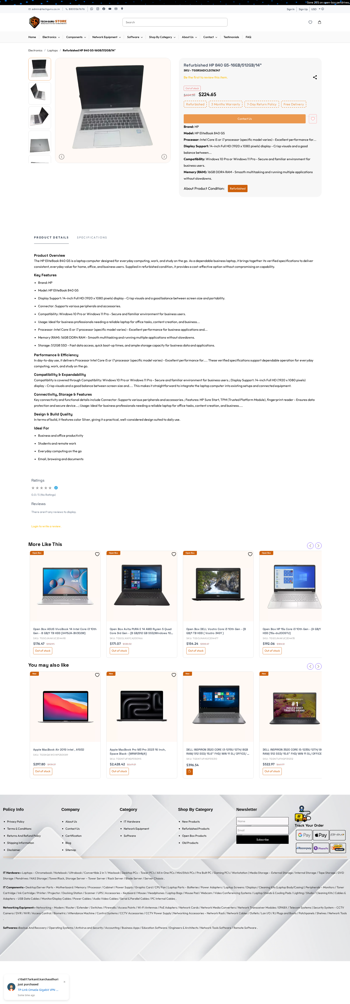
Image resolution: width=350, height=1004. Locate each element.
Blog (68, 843)
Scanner (90, 893)
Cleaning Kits (324, 893)
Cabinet (108, 887)
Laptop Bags (174, 893)
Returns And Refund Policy (24, 836)
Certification (73, 836)
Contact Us (72, 828)
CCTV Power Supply (158, 913)
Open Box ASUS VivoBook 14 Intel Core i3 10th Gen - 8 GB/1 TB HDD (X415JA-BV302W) (65, 631)
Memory (80, 887)
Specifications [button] (92, 237)
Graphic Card (144, 887)
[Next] (164, 157)
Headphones (156, 893)
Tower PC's (148, 873)
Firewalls (110, 907)
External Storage (282, 873)
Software (130, 836)
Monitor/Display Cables (56, 898)
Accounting (112, 928)
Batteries (193, 887)
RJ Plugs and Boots (285, 913)
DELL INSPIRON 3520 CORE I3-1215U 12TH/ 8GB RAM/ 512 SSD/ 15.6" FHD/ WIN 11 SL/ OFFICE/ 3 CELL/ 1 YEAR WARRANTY (217, 752)
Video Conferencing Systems (232, 893)
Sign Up (303, 9)
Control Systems (107, 913)
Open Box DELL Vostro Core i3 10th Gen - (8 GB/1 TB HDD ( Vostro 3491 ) (216, 631)
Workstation (240, 873)
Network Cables (237, 913)
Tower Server (97, 878)
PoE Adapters (168, 907)
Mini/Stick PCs (185, 873)
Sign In (291, 9)
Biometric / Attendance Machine (74, 913)
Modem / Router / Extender (71, 907)
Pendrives (22, 878)
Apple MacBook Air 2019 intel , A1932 (58, 749)
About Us (71, 821)
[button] (310, 22)
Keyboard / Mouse (134, 893)
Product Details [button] (51, 237)
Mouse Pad (191, 893)
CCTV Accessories (131, 913)
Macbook (114, 873)
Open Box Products (194, 836)
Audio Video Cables (105, 898)
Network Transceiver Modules (257, 907)
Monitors (328, 887)
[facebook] (103, 9)
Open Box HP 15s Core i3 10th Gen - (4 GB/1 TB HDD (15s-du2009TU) (294, 631)
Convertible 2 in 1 (95, 873)
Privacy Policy (15, 821)
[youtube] (110, 9)
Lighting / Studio (303, 893)
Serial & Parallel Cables (134, 898)
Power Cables (82, 898)
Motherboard (64, 887)
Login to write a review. (46, 526)
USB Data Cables (28, 898)
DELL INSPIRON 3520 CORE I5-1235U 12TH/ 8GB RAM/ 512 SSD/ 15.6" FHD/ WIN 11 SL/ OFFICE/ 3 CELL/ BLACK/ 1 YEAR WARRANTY (294, 752)
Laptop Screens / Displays (240, 887)
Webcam (206, 893)
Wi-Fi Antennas (147, 907)
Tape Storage (327, 873)
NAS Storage (38, 878)
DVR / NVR (23, 913)
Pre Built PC (204, 873)
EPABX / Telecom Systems (294, 907)
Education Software (154, 928)
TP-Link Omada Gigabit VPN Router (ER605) (38, 990)
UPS (100, 893)
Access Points (126, 907)
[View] (189, 772)
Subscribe (262, 839)
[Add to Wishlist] (313, 118)
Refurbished (237, 188)
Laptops (52, 50)
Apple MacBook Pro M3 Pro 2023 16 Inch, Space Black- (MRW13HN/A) (138, 751)
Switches (96, 907)
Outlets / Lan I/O (260, 913)
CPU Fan (160, 887)
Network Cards (189, 907)
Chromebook (43, 873)
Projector (54, 893)
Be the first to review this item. (206, 77)
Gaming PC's (222, 873)
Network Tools (338, 913)
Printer (41, 893)
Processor (94, 887)
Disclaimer (13, 850)
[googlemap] (122, 9)
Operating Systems (61, 928)
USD (314, 9)
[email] (116, 9)
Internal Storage (305, 873)
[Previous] (62, 157)
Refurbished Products (195, 828)
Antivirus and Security (89, 928)
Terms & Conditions (19, 828)
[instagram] (97, 9)
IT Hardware (132, 821)
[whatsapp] (91, 9)
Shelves (321, 913)
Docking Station (72, 893)
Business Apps (131, 928)
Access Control (41, 913)
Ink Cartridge (26, 893)
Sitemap (70, 850)
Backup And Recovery (33, 928)
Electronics (35, 50)
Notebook (60, 873)
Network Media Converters (218, 907)
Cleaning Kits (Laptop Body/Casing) (281, 887)
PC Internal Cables (163, 898)
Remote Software (245, 928)
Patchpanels (306, 913)
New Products (191, 821)
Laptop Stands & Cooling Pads (272, 893)
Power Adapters (211, 887)
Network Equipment (136, 828)
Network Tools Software (215, 928)
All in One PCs (165, 873)
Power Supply (124, 887)
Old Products (190, 843)
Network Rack (216, 913)
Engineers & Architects (183, 928)
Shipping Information (20, 843)
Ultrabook (75, 873)
